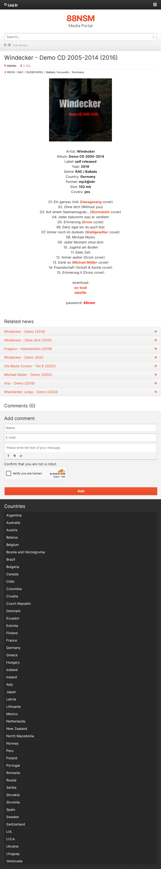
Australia (13, 522)
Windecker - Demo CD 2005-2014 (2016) (61, 57)
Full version (20, 45)
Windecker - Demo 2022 (23, 357)
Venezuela (14, 861)
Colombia (14, 589)
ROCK (11, 72)
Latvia (11, 699)
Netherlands (15, 721)
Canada (12, 574)
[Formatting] (8, 456)
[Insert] (21, 456)
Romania (13, 773)
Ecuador (12, 618)
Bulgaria (12, 567)
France (11, 640)
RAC (20, 72)
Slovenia (13, 802)
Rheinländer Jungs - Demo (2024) (31, 392)
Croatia (12, 596)
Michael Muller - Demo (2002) (28, 374)
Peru (9, 751)
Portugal (13, 765)
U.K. (9, 831)
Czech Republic (18, 603)
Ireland (11, 677)
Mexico (12, 714)
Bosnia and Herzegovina (25, 552)
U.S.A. (11, 839)
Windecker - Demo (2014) (24, 331)
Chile (10, 581)
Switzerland (15, 824)
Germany (78, 72)
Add (81, 491)
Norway (12, 743)
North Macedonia (20, 736)
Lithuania (13, 706)
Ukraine (12, 846)
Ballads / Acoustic (57, 72)
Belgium (12, 545)
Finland (12, 633)
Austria (11, 530)
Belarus (12, 537)
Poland (11, 758)
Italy (9, 684)
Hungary (13, 662)
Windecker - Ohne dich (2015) (28, 340)
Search (153, 37)
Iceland (12, 670)
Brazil (10, 559)
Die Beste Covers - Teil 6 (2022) (30, 366)
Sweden (12, 817)
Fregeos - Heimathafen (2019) (28, 349)
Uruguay (13, 854)
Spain (10, 809)
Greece (12, 655)
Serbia (11, 787)
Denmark (13, 611)
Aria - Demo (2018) (19, 383)
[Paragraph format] (15, 456)
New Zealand (16, 728)
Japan (11, 692)
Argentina (14, 515)
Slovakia (13, 795)
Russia (11, 780)
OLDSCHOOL (34, 72)
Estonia (12, 625)
